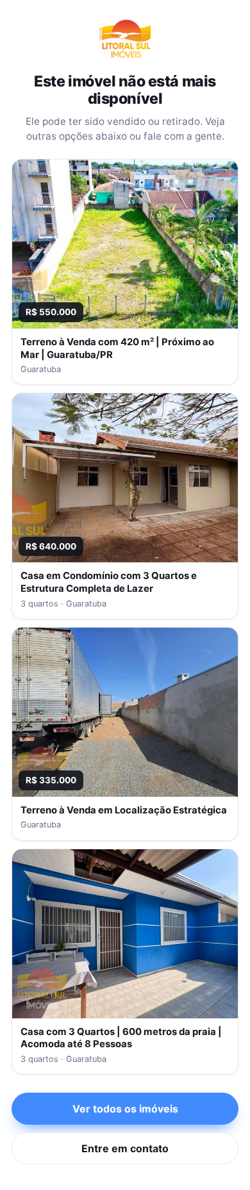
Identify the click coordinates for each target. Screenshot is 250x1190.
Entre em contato (125, 1148)
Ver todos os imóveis (125, 1108)
